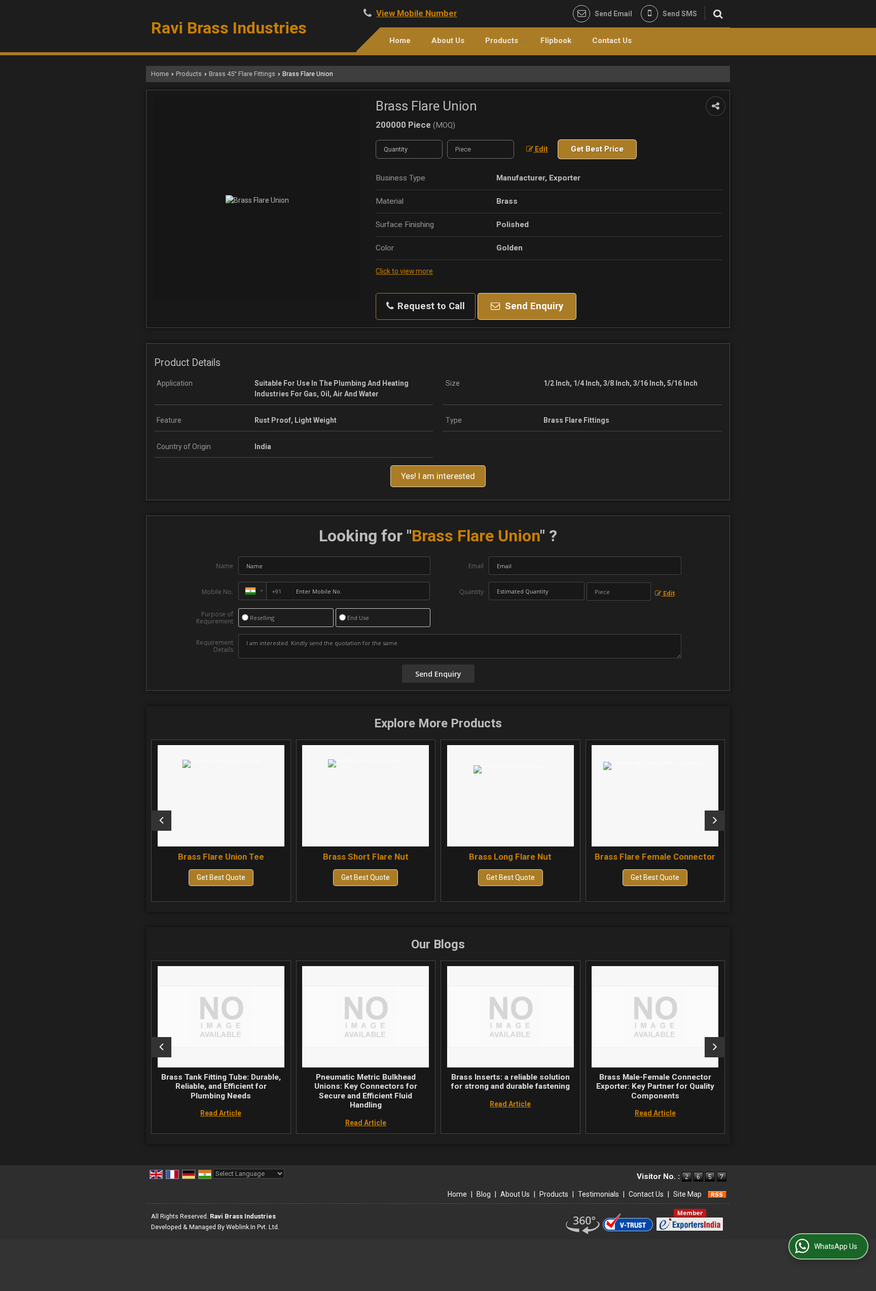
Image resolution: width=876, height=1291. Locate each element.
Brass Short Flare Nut (304, 857)
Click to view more (404, 271)
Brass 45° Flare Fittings (242, 74)
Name (224, 566)
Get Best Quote (159, 877)
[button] (416, 13)
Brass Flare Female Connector (593, 857)
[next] (715, 820)
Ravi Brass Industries (229, 28)
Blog (484, 1194)
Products (501, 40)
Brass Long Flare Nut (448, 857)
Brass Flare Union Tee (159, 857)
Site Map (687, 1194)
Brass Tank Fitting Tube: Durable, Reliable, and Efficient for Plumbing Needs (175, 1086)
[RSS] (717, 1194)
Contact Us (612, 40)
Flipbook (555, 40)
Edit (540, 149)
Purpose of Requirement (214, 618)
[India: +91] (252, 591)
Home (400, 40)
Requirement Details (214, 646)
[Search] (716, 13)
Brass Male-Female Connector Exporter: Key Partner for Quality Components (610, 1086)
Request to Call (430, 306)
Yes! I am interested (438, 476)
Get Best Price (597, 149)
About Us (447, 40)
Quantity (471, 591)
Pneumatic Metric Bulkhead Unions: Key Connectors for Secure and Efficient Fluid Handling (320, 1091)
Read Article (175, 1113)
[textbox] (480, 149)
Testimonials (598, 1194)
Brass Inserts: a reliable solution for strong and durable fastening (465, 1082)
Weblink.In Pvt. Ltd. (252, 1227)
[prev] (161, 820)
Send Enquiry (532, 306)
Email (476, 566)
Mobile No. (217, 591)
